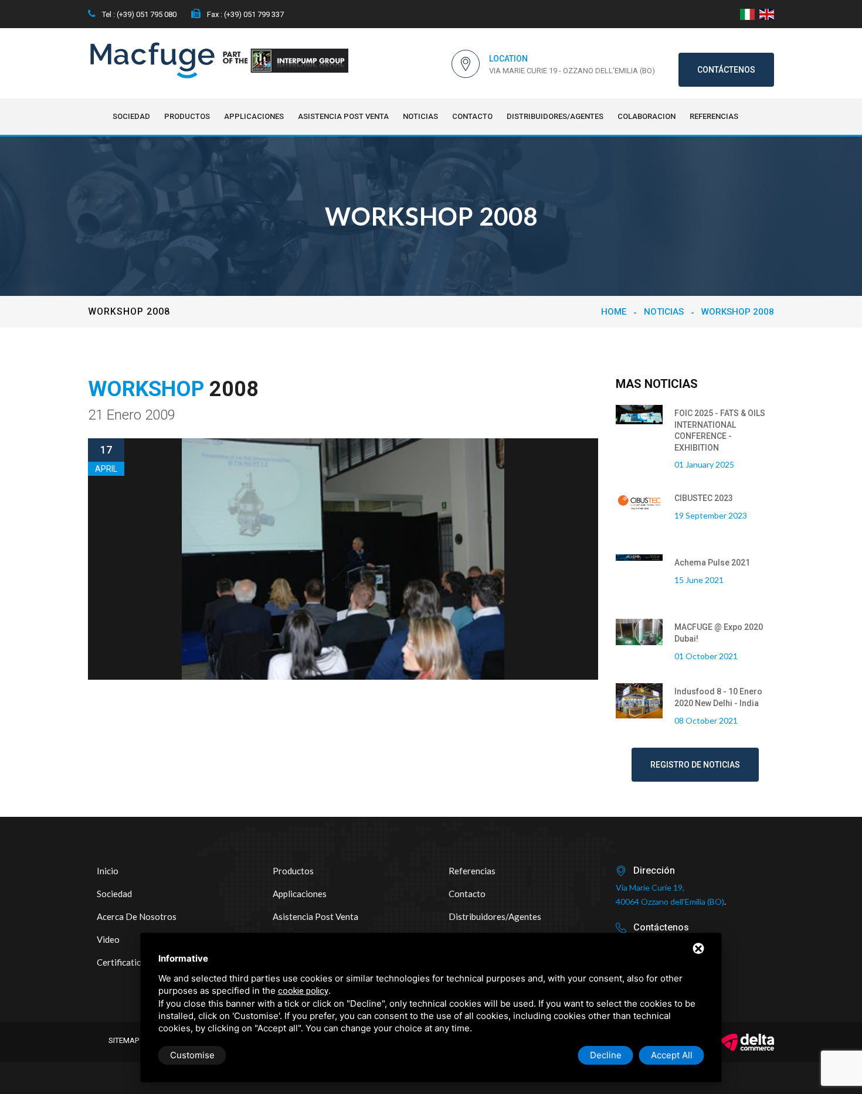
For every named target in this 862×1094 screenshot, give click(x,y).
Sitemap (123, 1040)
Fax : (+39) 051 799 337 (244, 14)
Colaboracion (646, 116)
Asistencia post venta (343, 116)
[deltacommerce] (747, 1042)
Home (613, 311)
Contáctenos (726, 69)
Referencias (714, 116)
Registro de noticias (695, 764)
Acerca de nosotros (137, 916)
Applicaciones (254, 116)
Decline (606, 1055)
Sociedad (131, 116)
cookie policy (303, 991)
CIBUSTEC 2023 (703, 498)
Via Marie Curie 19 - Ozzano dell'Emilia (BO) (572, 70)
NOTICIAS (420, 116)
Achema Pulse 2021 (712, 562)
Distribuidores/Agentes (555, 116)
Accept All (672, 1055)
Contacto (472, 116)
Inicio (107, 870)
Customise (192, 1055)
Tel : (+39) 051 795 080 (138, 14)
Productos (187, 116)
